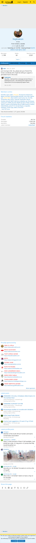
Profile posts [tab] (4, 63)
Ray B (19, 104)
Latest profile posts (7, 429)
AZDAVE (13, 439)
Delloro (16, 107)
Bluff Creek (14, 101)
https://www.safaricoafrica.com (12, 347)
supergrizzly (6, 439)
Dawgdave (6, 449)
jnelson (12, 99)
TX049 (27, 103)
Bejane (2, 96)
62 (17, 55)
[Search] (34, 2)
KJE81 (11, 95)
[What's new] (30, 2)
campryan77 (4, 103)
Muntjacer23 (22, 95)
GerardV (8, 101)
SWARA (10, 103)
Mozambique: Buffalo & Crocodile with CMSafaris (18, 409)
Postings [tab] (22, 63)
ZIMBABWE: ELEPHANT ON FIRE (13, 403)
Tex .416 (28, 98)
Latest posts (5, 393)
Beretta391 (23, 99)
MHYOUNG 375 (7, 466)
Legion (8, 95)
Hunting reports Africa (9, 401)
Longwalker (27, 106)
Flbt (31, 98)
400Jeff (18, 103)
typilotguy (3, 107)
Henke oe (8, 104)
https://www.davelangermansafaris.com (14, 372)
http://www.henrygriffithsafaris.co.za (13, 385)
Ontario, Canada (20, 44)
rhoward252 (4, 99)
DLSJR (14, 466)
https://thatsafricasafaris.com (11, 355)
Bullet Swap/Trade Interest (11, 415)
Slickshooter (29, 95)
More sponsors (30, 388)
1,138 (4, 55)
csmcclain (7, 96)
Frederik (32, 104)
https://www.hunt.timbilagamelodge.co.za (15, 381)
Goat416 (27, 104)
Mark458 (3, 95)
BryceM (14, 103)
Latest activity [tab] (14, 63)
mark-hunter (21, 98)
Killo (9, 99)
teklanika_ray (23, 101)
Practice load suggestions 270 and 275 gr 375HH (18, 421)
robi (4, 68)
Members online (6, 92)
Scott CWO (27, 96)
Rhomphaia (14, 104)
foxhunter (20, 107)
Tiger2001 (17, 99)
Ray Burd (23, 103)
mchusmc (32, 103)
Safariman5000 (14, 96)
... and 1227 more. (5, 109)
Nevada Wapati (20, 106)
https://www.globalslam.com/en (12, 364)
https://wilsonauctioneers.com (12, 351)
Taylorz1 (3, 104)
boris (18, 101)
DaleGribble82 (4, 106)
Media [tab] (29, 63)
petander (21, 96)
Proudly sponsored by (8, 343)
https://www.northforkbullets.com (13, 368)
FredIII (23, 104)
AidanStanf (32, 125)
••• (34, 437)
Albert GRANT (14, 98)
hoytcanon (7, 77)
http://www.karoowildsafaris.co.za (13, 377)
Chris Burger (31, 101)
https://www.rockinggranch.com (12, 360)
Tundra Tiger (10, 107)
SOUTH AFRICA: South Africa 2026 (22, 49)
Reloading (6, 418)
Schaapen (6, 432)
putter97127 (12, 106)
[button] (2, 2)
